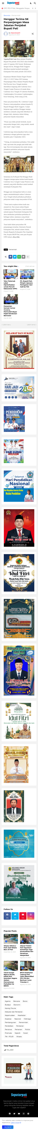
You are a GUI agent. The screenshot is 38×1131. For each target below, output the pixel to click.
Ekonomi (17, 1005)
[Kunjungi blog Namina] (19, 1083)
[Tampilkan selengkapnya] (28, 257)
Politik (27, 1029)
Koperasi (8, 1019)
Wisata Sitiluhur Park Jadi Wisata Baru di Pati (10, 948)
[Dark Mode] (31, 3)
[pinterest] (28, 1113)
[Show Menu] (3, 3)
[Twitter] (15, 257)
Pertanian (18, 1029)
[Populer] (15, 922)
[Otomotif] (22, 921)
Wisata (19, 1037)
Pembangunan (10, 1022)
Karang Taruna (10, 1008)
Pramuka (8, 1033)
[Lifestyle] (7, 921)
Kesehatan (22, 1015)
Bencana (16, 1001)
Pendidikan (9, 1026)
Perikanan (20, 1026)
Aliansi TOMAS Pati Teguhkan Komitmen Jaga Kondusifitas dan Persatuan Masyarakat (26, 950)
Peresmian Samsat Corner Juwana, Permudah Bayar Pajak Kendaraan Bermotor (10, 311)
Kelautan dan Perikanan (13, 1012)
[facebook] (10, 1113)
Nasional (17, 1019)
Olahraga (27, 1019)
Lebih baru (7, 325)
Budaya (8, 1005)
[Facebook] (10, 257)
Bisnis (25, 1001)
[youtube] (19, 1113)
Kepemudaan (10, 1015)
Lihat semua (29, 266)
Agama (7, 1001)
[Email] (23, 257)
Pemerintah (16, 15)
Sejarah (17, 1033)
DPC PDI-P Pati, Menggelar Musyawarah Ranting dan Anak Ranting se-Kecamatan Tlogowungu (17, 8)
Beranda (7, 15)
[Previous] (33, 8)
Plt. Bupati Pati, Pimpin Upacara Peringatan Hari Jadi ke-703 (26, 284)
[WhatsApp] (19, 257)
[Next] (35, 8)
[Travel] (15, 921)
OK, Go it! (7, 1127)
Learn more (15, 1123)
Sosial (25, 1033)
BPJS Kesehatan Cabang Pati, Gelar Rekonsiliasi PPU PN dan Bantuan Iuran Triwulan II (27, 977)
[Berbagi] (32, 33)
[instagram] (23, 1113)
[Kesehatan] (7, 922)
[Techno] (30, 921)
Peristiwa (8, 1029)
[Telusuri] (35, 3)
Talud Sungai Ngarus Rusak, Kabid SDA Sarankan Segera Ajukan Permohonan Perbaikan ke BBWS (10, 979)
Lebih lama (31, 325)
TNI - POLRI (9, 1037)
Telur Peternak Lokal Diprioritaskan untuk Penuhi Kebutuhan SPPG (10, 285)
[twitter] (14, 1113)
